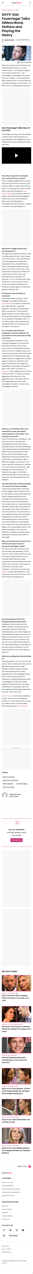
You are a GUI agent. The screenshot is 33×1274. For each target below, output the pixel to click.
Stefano (5, 572)
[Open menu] (2, 3)
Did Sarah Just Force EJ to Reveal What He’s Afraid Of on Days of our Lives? (16, 1029)
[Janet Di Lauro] (5, 795)
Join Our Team (7, 1209)
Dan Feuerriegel (22, 784)
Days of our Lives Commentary (12, 1024)
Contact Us (5, 1219)
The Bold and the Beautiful (11, 1192)
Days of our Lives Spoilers (10, 1086)
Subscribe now (16, 840)
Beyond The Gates (8, 1195)
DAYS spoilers (23, 706)
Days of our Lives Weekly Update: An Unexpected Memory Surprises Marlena (16, 1150)
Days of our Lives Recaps (10, 993)
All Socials (13, 1235)
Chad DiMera (6, 304)
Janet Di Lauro (9, 40)
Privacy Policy (5, 1246)
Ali (26, 469)
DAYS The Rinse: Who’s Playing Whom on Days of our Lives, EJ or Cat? (15, 998)
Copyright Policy (6, 1252)
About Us (5, 1206)
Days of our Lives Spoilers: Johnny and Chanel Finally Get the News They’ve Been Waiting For (16, 1091)
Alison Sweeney (8, 784)
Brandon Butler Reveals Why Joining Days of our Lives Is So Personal (14, 1060)
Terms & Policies (7, 1216)
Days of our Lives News (10, 780)
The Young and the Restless (11, 1189)
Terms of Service (6, 1249)
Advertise (5, 1212)
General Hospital (7, 1186)
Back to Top (22, 1166)
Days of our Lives (8, 696)
